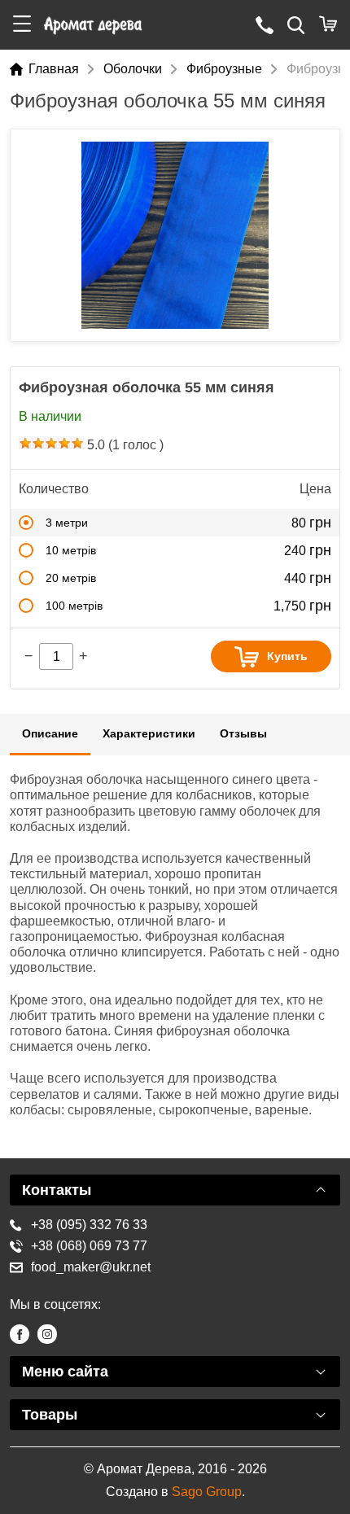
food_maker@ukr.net (91, 1267)
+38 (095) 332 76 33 (89, 1225)
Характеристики (149, 733)
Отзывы (243, 733)
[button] (22, 24)
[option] (175, 235)
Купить (287, 656)
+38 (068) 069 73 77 (89, 1246)
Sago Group (207, 1492)
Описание (50, 733)
